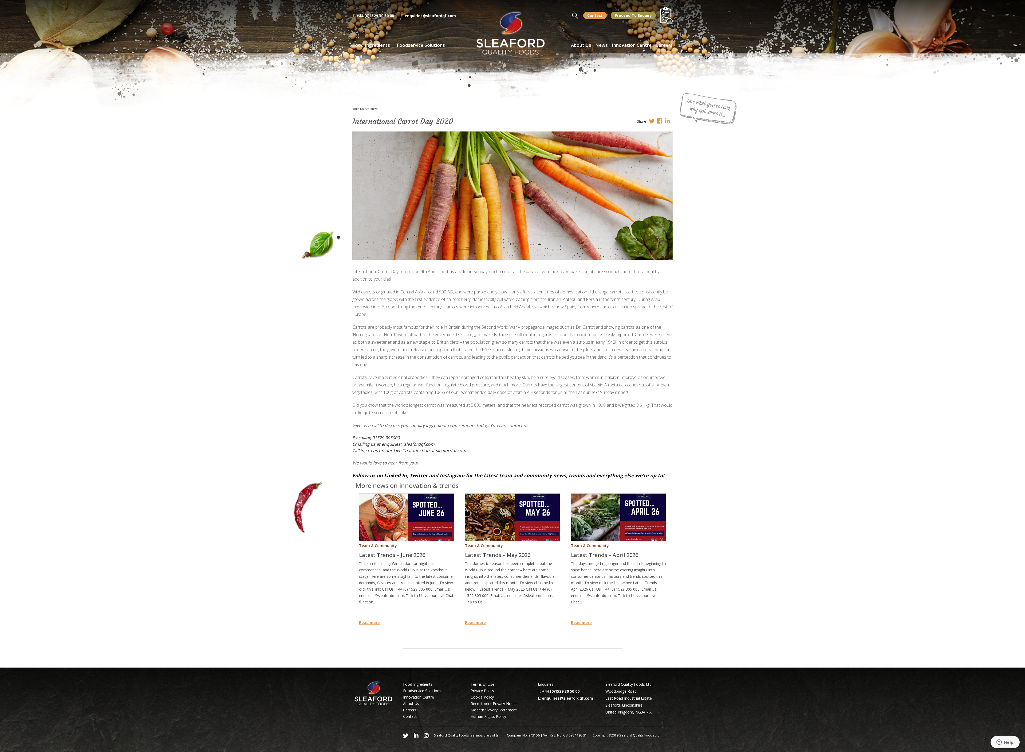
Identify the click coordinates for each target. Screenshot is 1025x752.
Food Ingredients (371, 45)
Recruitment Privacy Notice (494, 703)
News (601, 45)
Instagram (452, 475)
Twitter (418, 475)
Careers (664, 45)
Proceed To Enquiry (633, 15)
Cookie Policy (482, 697)
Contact (595, 15)
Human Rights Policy (488, 716)
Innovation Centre (632, 45)
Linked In (395, 475)
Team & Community (378, 545)
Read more (369, 622)
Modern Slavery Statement (494, 709)
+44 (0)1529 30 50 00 (375, 15)
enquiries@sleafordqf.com (430, 15)
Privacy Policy (482, 690)
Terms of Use (482, 684)
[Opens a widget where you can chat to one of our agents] (1005, 742)
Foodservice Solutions (421, 45)
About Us (581, 45)
